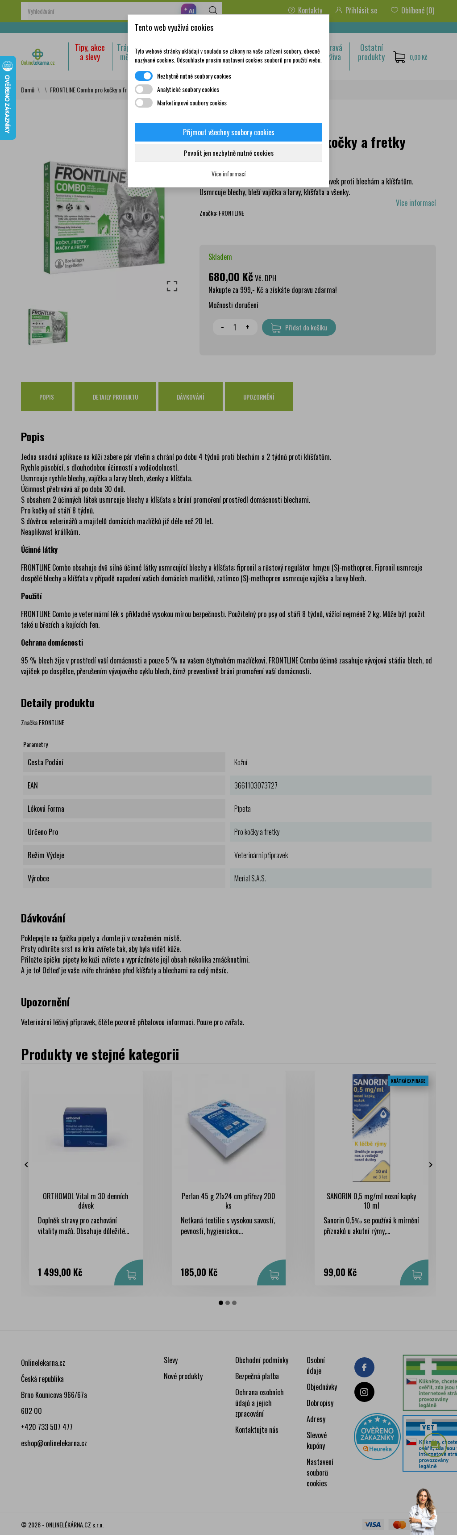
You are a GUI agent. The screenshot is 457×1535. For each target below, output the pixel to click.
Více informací (228, 173)
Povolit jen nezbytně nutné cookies (229, 153)
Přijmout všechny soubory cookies (228, 132)
